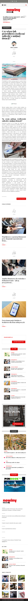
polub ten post (22, 198)
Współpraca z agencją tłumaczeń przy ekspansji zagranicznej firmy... (14, 239)
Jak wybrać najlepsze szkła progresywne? (16, 457)
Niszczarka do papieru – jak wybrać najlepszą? (15, 452)
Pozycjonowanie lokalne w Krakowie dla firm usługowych (13, 321)
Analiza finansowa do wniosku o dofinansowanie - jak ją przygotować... (14, 281)
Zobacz (4, 286)
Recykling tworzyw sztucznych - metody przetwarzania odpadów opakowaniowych (14, 18)
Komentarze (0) (8, 337)
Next (25, 16)
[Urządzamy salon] (14, 416)
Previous (24, 16)
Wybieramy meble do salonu (12, 462)
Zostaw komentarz (19, 341)
